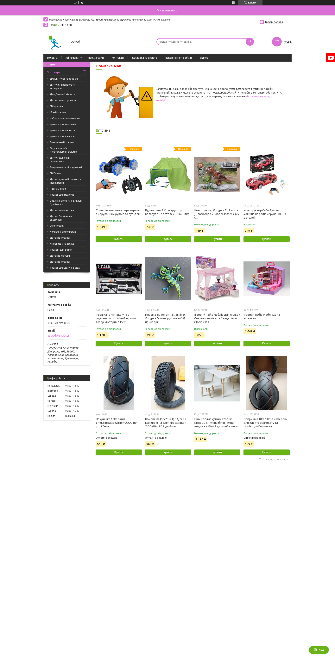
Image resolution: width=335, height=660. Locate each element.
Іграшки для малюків (62, 136)
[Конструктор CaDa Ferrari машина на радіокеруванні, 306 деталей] (266, 174)
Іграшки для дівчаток (63, 130)
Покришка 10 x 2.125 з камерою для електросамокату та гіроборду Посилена (265, 422)
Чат (321, 649)
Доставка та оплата (144, 57)
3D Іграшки (56, 106)
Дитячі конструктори (63, 100)
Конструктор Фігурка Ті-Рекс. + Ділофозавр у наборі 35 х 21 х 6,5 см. (216, 214)
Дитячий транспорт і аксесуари (62, 86)
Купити (118, 239)
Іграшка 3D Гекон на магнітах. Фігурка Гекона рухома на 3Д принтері (165, 318)
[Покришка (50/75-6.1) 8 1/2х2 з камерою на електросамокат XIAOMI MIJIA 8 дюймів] (168, 383)
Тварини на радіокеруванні (66, 167)
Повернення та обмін (178, 57)
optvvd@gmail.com (58, 335)
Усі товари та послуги (272, 459)
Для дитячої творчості (64, 78)
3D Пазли (55, 173)
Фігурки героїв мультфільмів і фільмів (63, 150)
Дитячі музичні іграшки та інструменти (65, 181)
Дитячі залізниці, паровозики (60, 159)
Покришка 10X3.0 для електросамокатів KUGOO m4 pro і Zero (116, 422)
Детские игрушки (60, 255)
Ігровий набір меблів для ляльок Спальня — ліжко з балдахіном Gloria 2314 (217, 318)
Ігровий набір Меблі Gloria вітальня (261, 316)
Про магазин (96, 57)
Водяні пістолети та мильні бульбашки (66, 202)
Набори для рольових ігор (65, 118)
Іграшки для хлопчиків (63, 124)
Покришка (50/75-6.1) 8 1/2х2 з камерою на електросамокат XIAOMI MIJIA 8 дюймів (165, 422)
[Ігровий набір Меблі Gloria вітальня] (266, 279)
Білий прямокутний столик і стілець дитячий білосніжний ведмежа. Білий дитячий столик (216, 422)
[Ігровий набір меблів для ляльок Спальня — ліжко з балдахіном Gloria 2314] (217, 279)
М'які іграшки (58, 112)
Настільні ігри (58, 188)
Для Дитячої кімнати (62, 94)
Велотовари (57, 225)
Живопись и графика (62, 243)
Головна (52, 57)
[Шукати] (250, 42)
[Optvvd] (54, 41)
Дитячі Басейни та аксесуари (61, 218)
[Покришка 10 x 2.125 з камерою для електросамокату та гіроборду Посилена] (266, 383)
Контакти (118, 57)
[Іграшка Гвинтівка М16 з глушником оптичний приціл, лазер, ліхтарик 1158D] (119, 279)
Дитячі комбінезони (62, 210)
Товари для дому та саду (65, 267)
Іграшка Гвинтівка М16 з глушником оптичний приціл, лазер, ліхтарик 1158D (116, 318)
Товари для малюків (62, 194)
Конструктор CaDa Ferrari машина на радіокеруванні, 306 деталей (265, 214)
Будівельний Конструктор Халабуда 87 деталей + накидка (167, 212)
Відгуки (204, 57)
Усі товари (72, 57)
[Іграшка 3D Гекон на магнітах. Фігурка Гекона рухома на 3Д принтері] (168, 279)
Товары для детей (61, 249)
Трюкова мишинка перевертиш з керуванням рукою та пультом (118, 212)
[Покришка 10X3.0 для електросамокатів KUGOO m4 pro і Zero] (119, 383)
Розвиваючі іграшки (62, 142)
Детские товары (60, 237)
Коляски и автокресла (63, 231)
